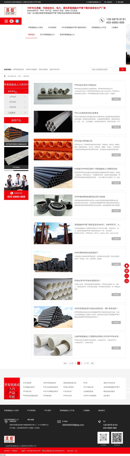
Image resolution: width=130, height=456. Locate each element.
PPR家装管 (47, 395)
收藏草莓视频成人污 (94, 2)
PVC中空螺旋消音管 (50, 391)
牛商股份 (14, 451)
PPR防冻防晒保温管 (30, 395)
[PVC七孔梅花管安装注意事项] (53, 121)
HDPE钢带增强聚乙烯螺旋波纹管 (16, 142)
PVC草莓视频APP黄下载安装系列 (74, 27)
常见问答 (13, 107)
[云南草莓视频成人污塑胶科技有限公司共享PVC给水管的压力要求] (53, 345)
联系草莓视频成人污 (67, 34)
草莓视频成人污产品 (99, 27)
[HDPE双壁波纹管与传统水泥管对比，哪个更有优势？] (53, 317)
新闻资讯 (31, 34)
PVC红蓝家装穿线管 (50, 387)
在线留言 (109, 2)
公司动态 (13, 96)
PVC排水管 (67, 391)
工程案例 (114, 27)
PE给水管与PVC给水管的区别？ (87, 280)
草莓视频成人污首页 (35, 27)
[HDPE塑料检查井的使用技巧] (53, 261)
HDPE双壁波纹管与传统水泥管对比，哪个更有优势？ (96, 308)
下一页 (86, 363)
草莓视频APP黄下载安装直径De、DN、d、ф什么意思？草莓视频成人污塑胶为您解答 (97, 224)
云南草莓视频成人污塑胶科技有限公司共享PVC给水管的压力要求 (97, 336)
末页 (92, 363)
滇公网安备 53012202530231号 (54, 451)
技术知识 (13, 102)
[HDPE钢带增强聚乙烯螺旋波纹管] (16, 131)
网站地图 (120, 2)
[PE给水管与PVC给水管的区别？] (53, 289)
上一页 (71, 363)
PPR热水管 (27, 391)
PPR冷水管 (67, 395)
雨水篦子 (107, 395)
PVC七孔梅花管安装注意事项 (86, 112)
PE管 (85, 383)
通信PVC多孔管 (55, 69)
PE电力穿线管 (43, 69)
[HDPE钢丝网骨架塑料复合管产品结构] (53, 205)
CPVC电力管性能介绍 (83, 140)
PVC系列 (47, 410)
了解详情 (116, 99)
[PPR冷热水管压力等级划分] (53, 94)
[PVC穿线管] (16, 154)
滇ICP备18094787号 (33, 451)
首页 (19, 76)
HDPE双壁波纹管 (18, 69)
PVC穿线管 (52, 27)
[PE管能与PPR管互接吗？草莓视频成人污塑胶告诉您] (53, 177)
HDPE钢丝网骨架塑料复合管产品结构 (89, 196)
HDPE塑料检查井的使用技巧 (86, 252)
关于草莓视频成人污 (47, 34)
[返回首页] (126, 281)
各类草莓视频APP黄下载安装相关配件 (112, 389)
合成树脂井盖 (88, 391)
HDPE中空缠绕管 (31, 69)
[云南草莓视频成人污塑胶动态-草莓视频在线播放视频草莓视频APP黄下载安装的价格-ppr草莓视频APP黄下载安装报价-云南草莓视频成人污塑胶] (10, 14)
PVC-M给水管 (88, 387)
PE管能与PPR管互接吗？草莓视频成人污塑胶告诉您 (95, 168)
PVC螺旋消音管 (29, 387)
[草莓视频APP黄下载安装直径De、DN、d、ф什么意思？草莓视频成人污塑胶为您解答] (53, 233)
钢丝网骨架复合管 (69, 383)
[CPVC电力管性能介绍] (53, 149)
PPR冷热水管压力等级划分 (85, 85)
